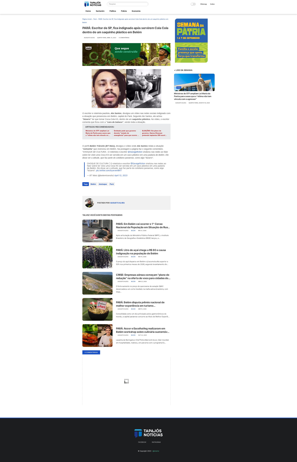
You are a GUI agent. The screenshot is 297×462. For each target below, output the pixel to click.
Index (212, 4)
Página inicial (87, 19)
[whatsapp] (94, 190)
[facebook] (84, 190)
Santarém (99, 11)
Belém (93, 184)
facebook (142, 442)
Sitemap (203, 4)
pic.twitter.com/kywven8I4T (109, 170)
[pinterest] (98, 190)
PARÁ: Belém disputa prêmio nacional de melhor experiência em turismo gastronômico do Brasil (140, 304)
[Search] (146, 4)
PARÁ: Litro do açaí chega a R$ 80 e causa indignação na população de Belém (141, 252)
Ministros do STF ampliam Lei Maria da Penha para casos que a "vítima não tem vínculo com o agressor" (98, 133)
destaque (103, 184)
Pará (95, 19)
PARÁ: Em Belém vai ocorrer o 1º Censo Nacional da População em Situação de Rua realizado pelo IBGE (142, 225)
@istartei (156, 451)
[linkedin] (103, 190)
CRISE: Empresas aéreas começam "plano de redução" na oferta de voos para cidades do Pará (142, 276)
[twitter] (89, 190)
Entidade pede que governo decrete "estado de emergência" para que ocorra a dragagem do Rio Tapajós (126, 133)
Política (112, 11)
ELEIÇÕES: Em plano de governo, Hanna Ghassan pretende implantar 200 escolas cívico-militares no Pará (154, 133)
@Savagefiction (135, 152)
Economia (135, 11)
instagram (156, 442)
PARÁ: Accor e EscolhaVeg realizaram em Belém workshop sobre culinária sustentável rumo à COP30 (142, 330)
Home (88, 11)
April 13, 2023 (120, 175)
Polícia (124, 11)
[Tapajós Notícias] (92, 6)
